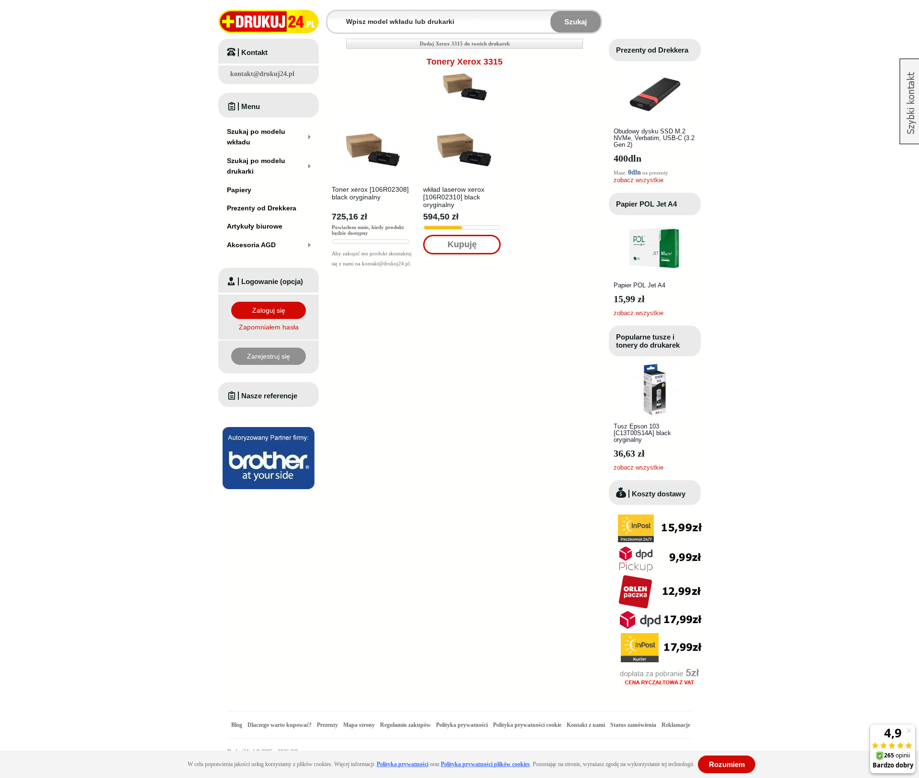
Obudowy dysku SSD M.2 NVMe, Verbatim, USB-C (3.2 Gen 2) (654, 138)
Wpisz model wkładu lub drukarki (333, 16)
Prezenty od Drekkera (652, 50)
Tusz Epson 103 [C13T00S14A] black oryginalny (642, 433)
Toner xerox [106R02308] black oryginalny (370, 193)
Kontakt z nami (586, 725)
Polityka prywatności (462, 725)
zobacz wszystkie (638, 180)
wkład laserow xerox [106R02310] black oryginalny (453, 197)
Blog (236, 725)
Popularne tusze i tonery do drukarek (648, 341)
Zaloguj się (268, 310)
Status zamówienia (634, 725)
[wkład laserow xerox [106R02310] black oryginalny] (464, 120)
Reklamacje (675, 725)
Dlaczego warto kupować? (279, 725)
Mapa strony (359, 725)
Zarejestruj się (268, 356)
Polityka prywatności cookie (527, 725)
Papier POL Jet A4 (646, 204)
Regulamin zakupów (405, 725)
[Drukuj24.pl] (268, 21)
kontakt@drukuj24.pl (262, 73)
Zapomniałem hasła (269, 327)
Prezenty (327, 725)
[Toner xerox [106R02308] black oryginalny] (372, 120)
